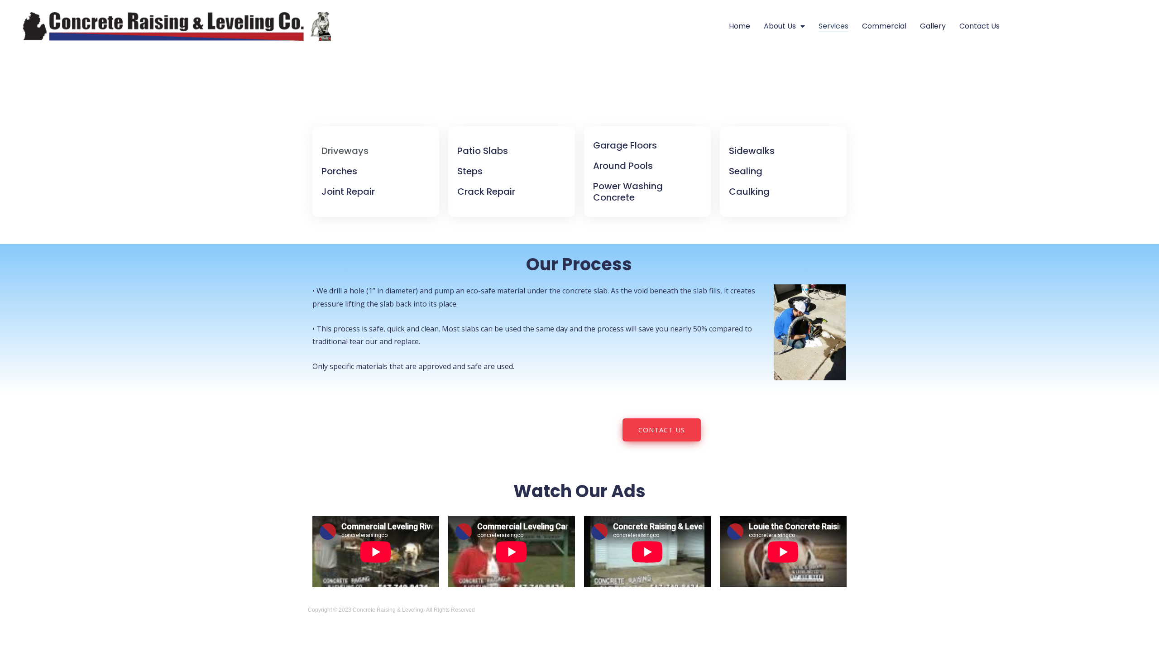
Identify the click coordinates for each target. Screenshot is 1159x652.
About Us (780, 26)
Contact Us (979, 26)
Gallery (933, 26)
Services (833, 26)
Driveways (345, 150)
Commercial (884, 26)
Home (739, 26)
